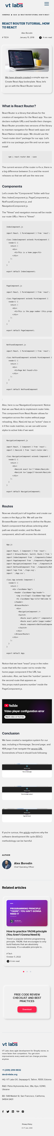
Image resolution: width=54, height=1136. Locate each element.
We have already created (18, 77)
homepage (6, 15)
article (27, 832)
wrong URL (37, 748)
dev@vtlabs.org (9, 1074)
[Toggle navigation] (46, 4)
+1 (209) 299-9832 (11, 1070)
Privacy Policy (27, 1124)
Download (27, 1009)
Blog (15, 15)
